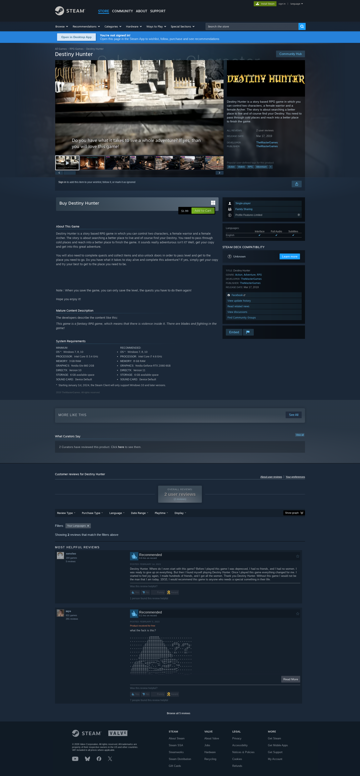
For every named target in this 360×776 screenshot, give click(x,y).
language (295, 3)
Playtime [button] (160, 513)
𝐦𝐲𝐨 (68, 611)
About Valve (211, 738)
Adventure (261, 166)
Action (231, 166)
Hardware (210, 752)
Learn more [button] (290, 256)
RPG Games (77, 48)
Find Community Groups (242, 317)
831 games (71, 615)
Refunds (237, 765)
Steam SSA (176, 745)
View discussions (237, 311)
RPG (250, 166)
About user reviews (271, 476)
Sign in (62, 182)
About (141, 11)
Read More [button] (290, 679)
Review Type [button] (65, 513)
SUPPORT (158, 11)
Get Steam (274, 738)
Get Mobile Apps (278, 745)
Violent (241, 166)
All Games (61, 48)
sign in (282, 3)
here (121, 447)
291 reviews (72, 619)
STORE (103, 11)
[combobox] (252, 26)
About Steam (177, 738)
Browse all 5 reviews (178, 713)
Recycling (210, 759)
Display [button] (179, 513)
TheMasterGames (267, 142)
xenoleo (71, 553)
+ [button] (270, 166)
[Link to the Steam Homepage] (70, 14)
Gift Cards (175, 765)
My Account (275, 759)
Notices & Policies (243, 752)
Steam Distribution (180, 759)
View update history (239, 300)
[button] (62, 26)
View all (300, 435)
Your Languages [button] (76, 525)
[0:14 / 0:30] (139, 107)
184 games (71, 558)
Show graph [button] (292, 512)
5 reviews (71, 561)
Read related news (238, 306)
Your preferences (295, 476)
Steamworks (176, 752)
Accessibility (240, 745)
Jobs (207, 745)
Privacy (236, 738)
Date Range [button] (138, 513)
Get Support (275, 752)
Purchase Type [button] (91, 513)
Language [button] (115, 513)
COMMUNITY (122, 11)
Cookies (237, 759)
